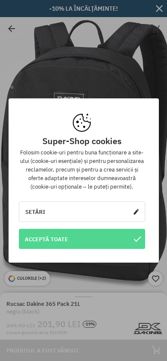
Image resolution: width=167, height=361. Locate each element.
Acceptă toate (46, 239)
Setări (35, 212)
